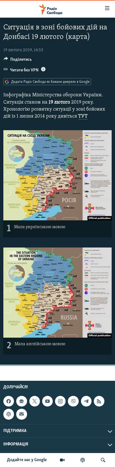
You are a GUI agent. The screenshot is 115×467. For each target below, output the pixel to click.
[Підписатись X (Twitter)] (34, 401)
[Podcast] (8, 414)
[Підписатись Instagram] (60, 401)
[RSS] (99, 401)
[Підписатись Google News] (21, 401)
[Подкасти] (82, 460)
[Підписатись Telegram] (86, 401)
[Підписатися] (21, 414)
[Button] (18, 60)
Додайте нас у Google (27, 460)
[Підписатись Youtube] (47, 401)
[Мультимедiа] (62, 460)
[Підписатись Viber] (73, 401)
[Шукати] (103, 460)
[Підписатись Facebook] (8, 401)
